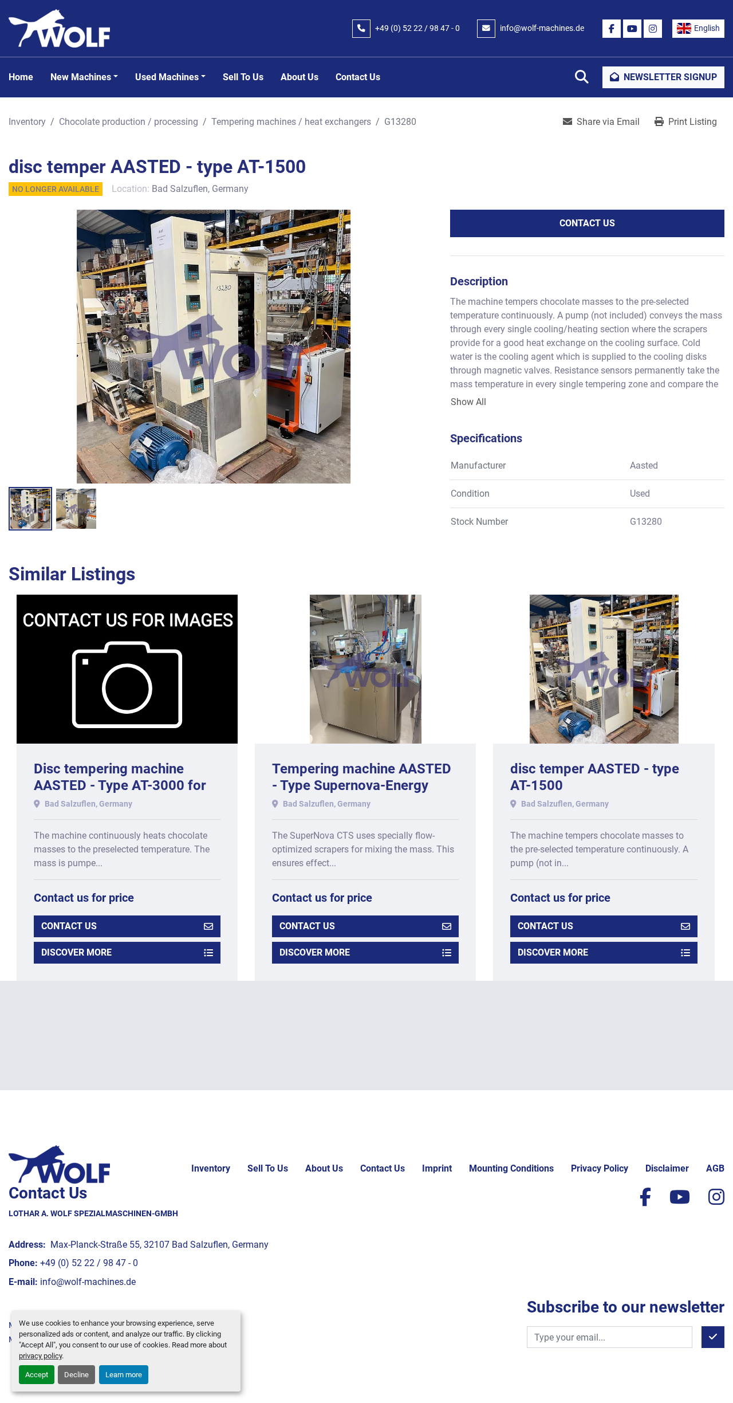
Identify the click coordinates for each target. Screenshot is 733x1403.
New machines (80, 77)
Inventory (210, 1168)
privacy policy (40, 1355)
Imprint (437, 1168)
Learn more (123, 1374)
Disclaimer (667, 1168)
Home (21, 77)
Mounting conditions (511, 1168)
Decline (76, 1374)
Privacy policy (599, 1168)
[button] (84, 77)
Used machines (167, 77)
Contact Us (358, 77)
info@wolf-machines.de (542, 28)
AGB (715, 1168)
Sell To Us (243, 77)
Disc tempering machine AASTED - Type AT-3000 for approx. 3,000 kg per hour (120, 785)
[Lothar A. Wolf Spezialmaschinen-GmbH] (59, 1163)
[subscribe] (713, 1337)
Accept (36, 1374)
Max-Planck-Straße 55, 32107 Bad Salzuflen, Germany (158, 1244)
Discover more (76, 952)
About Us (299, 77)
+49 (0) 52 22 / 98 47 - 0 (417, 28)
